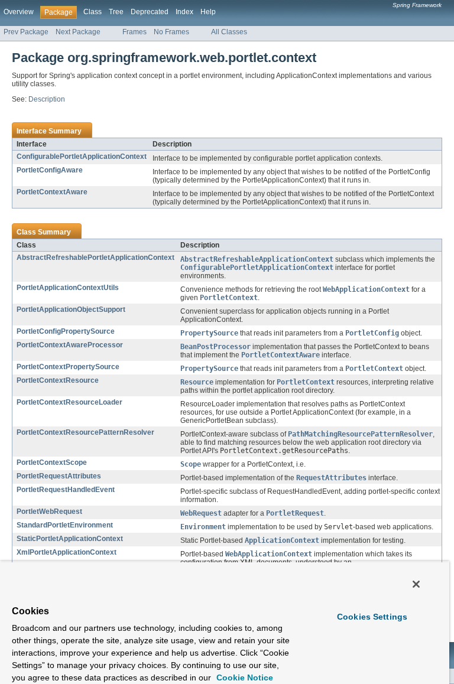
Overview (19, 12)
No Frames (171, 32)
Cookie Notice (243, 677)
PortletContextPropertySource (68, 367)
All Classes (229, 32)
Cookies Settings (372, 616)
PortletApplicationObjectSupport (71, 309)
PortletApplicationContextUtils (68, 288)
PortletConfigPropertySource (66, 331)
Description (46, 99)
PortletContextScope (52, 462)
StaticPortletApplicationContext (70, 539)
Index (184, 12)
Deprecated (149, 12)
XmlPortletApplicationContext (66, 552)
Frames (134, 32)
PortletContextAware (52, 192)
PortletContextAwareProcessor (70, 345)
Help (208, 12)
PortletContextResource (58, 380)
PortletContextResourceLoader (69, 402)
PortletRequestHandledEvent (66, 490)
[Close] (416, 584)
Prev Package (26, 32)
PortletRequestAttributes (59, 476)
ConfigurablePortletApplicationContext (82, 156)
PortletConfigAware (50, 170)
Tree (116, 12)
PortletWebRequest (49, 511)
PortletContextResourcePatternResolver (85, 432)
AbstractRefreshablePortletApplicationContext (95, 257)
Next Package (78, 32)
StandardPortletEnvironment (65, 525)
